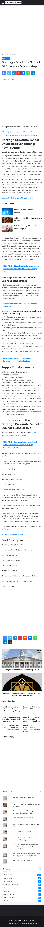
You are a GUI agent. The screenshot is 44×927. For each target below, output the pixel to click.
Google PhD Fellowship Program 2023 (31, 708)
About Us (15, 923)
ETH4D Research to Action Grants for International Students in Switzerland (11, 719)
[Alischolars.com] (13, 2)
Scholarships (12, 54)
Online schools (9, 894)
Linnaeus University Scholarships (23, 818)
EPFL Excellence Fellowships (22, 831)
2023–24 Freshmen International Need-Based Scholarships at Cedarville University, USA (25, 847)
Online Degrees (9, 897)
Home (5, 54)
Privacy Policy (32, 923)
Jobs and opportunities (11, 884)
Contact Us (23, 923)
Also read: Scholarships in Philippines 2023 (18, 198)
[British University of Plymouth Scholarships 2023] (7, 228)
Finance (7, 891)
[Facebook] (5, 638)
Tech (6, 888)
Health (6, 901)
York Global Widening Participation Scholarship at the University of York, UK (11, 710)
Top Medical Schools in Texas (22, 860)
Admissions (8, 881)
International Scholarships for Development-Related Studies (31, 728)
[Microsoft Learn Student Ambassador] (7, 211)
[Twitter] (10, 638)
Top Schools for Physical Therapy (23, 797)
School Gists (8, 878)
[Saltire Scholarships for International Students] (7, 220)
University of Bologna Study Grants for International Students (31, 719)
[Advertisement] (22, 29)
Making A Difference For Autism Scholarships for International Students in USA (11, 728)
